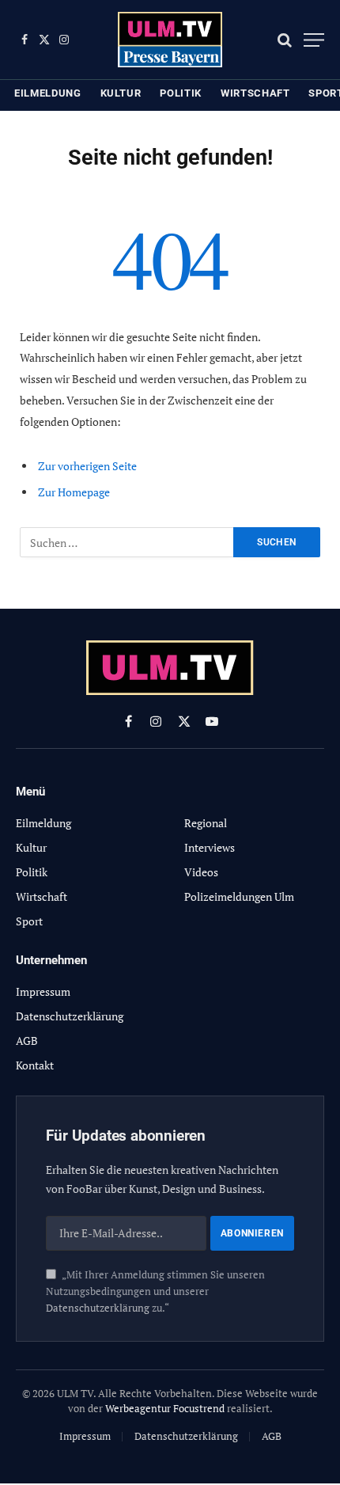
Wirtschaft (255, 93)
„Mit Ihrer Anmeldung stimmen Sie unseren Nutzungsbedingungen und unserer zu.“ (155, 1292)
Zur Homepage (74, 491)
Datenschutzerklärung (97, 1308)
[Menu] (314, 40)
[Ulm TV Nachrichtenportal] (170, 39)
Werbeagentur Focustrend (165, 1408)
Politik (181, 93)
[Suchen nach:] (127, 542)
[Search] (284, 40)
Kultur (121, 93)
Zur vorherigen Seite (87, 465)
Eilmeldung (47, 93)
